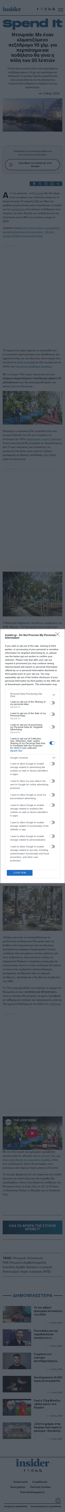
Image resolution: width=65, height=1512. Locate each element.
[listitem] (32, 695)
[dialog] (32, 756)
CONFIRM (20, 872)
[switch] (52, 702)
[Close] (58, 635)
